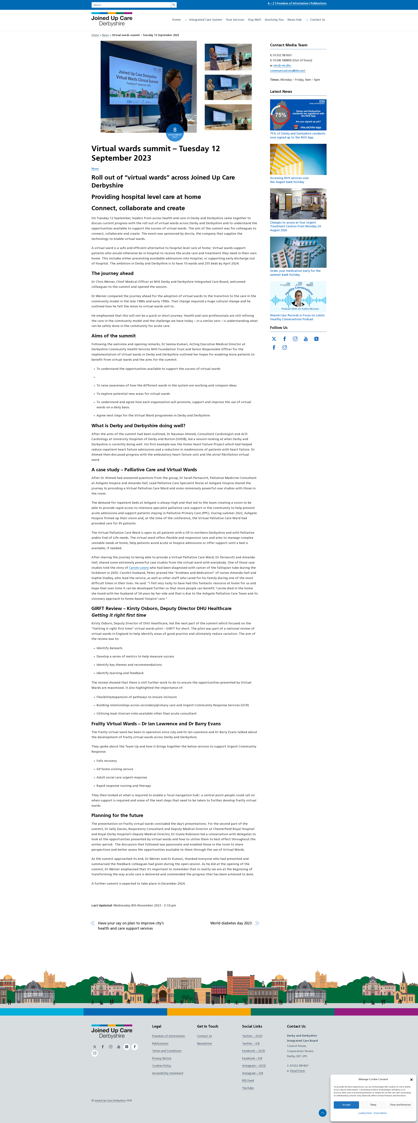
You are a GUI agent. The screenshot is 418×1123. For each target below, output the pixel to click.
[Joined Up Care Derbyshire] (111, 25)
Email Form (297, 1071)
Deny (373, 1105)
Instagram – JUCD (254, 1065)
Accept (346, 1105)
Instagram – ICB (252, 1073)
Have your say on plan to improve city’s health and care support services (131, 926)
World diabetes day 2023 (231, 923)
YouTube (248, 1088)
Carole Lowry (139, 568)
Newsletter (204, 1043)
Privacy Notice (380, 1113)
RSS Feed (248, 1080)
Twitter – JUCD (252, 1036)
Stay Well (254, 20)
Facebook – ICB (252, 1058)
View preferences (400, 1105)
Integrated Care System (205, 20)
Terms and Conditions (166, 1051)
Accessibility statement (167, 1073)
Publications (319, 3)
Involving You (274, 20)
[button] (411, 1079)
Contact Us (317, 20)
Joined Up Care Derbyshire (110, 1100)
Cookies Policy (365, 1113)
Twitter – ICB (251, 1043)
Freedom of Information (293, 3)
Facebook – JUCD (253, 1051)
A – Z (271, 3)
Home (176, 20)
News (105, 35)
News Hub (294, 20)
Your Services (235, 20)
